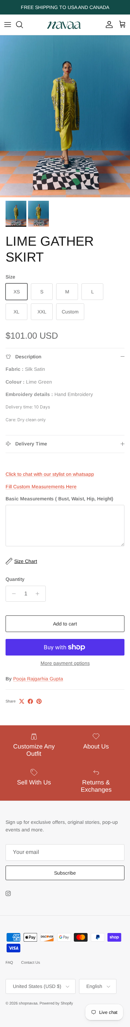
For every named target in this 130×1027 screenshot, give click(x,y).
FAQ (9, 962)
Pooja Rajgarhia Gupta (38, 678)
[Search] (23, 24)
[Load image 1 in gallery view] (65, 116)
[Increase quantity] (39, 593)
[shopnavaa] (65, 24)
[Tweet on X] (21, 701)
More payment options (65, 663)
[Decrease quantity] (12, 593)
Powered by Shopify (56, 1003)
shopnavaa (28, 1003)
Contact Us (30, 962)
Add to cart (65, 623)
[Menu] (7, 24)
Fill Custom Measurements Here (41, 486)
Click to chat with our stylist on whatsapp (50, 474)
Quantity (15, 579)
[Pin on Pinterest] (39, 701)
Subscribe (65, 873)
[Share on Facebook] (30, 701)
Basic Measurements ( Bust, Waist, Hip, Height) (59, 498)
